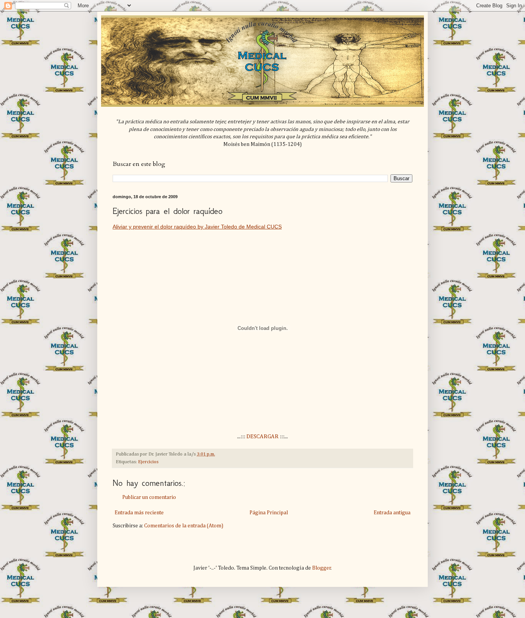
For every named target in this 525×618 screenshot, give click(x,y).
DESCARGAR (262, 436)
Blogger (321, 568)
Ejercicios (148, 461)
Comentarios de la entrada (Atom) (183, 526)
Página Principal (268, 512)
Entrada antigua (392, 512)
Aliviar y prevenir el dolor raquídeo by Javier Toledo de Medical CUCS (197, 227)
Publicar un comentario (149, 497)
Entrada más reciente (139, 512)
